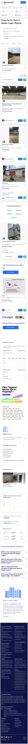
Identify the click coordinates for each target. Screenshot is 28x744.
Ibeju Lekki (16, 411)
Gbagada (11, 411)
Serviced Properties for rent (20, 671)
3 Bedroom (9, 214)
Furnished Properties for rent (20, 673)
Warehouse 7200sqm (7, 144)
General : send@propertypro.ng (10, 710)
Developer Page (18, 722)
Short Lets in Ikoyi (18, 647)
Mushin (9, 416)
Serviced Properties (7, 36)
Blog (2, 722)
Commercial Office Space (9, 241)
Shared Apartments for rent (20, 636)
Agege (10, 408)
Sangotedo (19, 417)
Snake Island (6, 33)
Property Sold (17, 723)
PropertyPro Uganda (5, 730)
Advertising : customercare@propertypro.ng (13, 713)
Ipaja (22, 413)
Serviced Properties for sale (20, 679)
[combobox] (23, 7)
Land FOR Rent (13, 68)
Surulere (9, 419)
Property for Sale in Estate (20, 687)
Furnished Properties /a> (8, 451)
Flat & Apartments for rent (20, 631)
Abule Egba (5, 408)
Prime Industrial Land (7, 65)
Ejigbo (4, 411)
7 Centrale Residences (5, 657)
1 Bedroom (9, 210)
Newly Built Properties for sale (21, 682)
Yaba (20, 419)
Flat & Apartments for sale (6, 631)
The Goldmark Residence (6, 654)
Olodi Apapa (17, 31)
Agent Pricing (17, 720)
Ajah (13, 408)
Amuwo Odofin (6, 410)
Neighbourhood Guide (6, 673)
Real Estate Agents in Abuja (6, 662)
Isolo (4, 414)
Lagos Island (17, 414)
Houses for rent (18, 639)
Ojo (20, 416)
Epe (7, 411)
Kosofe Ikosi (11, 414)
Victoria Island (15, 419)
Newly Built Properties (8, 453)
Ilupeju (18, 413)
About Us (3, 720)
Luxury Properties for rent (20, 678)
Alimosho (17, 408)
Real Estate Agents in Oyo (6, 664)
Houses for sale (4, 633)
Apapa (11, 410)
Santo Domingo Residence (6, 652)
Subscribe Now (10, 327)
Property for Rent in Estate (20, 689)
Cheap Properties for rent (20, 676)
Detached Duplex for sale (6, 636)
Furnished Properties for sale (20, 681)
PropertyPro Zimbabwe (5, 728)
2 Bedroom (18, 210)
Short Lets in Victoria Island (20, 650)
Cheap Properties (7, 455)
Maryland (5, 416)
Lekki (22, 414)
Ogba (13, 416)
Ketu (7, 414)
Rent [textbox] (21, 7)
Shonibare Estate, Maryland (20, 665)
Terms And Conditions (5, 723)
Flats (4, 360)
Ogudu (16, 416)
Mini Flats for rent (18, 633)
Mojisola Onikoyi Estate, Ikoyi (20, 664)
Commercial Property (8, 28)
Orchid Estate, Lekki (19, 662)
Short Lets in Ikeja (18, 645)
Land (15, 28)
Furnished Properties (17, 36)
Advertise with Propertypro (6, 671)
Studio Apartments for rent (20, 637)
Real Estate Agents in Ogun (6, 665)
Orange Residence (5, 645)
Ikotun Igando (10, 413)
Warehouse (5, 183)
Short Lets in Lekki (18, 648)
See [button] (5, 616)
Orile (11, 417)
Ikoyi (15, 413)
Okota (7, 417)
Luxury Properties (7, 456)
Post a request (10, 272)
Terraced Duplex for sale (6, 640)
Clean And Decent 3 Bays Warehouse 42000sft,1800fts (12, 108)
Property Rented (18, 725)
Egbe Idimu (20, 410)
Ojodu (23, 416)
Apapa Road (6, 31)
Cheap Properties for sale (20, 684)
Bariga (15, 410)
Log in (23, 2)
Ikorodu (4, 413)
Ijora (11, 31)
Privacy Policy (3, 725)
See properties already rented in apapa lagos (13, 460)
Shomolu (4, 419)
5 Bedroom (14, 217)
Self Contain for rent (19, 634)
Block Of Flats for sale (5, 634)
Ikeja (22, 411)
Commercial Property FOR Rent (7, 109)
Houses (4, 362)
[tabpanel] (14, 56)
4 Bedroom (18, 214)
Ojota (4, 417)
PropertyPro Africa (4, 731)
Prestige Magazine (5, 676)
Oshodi (14, 417)
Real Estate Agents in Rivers (6, 667)
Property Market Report (6, 678)
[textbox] (7, 11)
